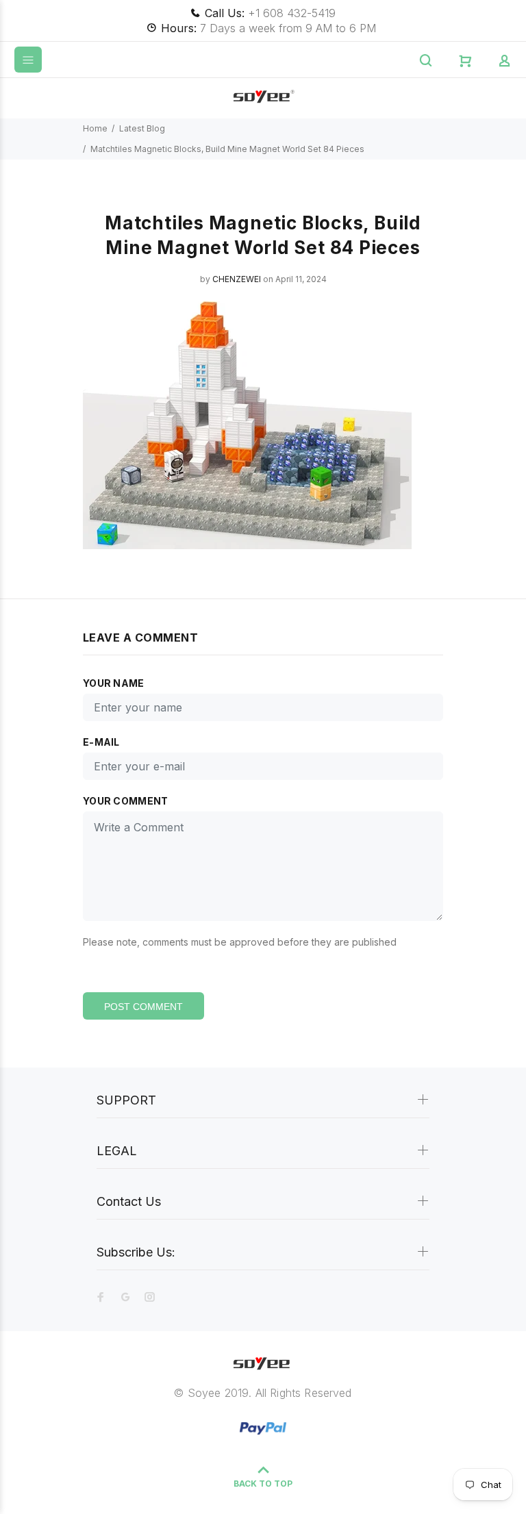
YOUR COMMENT (125, 801)
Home (95, 128)
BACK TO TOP (263, 1483)
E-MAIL (101, 742)
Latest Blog (142, 128)
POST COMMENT (143, 1006)
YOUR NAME (114, 683)
